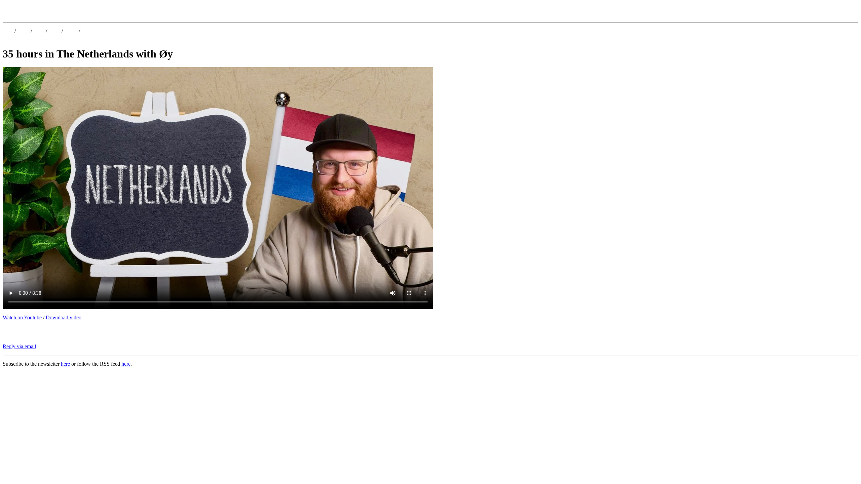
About (70, 31)
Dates (23, 31)
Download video (63, 317)
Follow (89, 31)
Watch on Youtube (22, 317)
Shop (38, 31)
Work (54, 31)
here (65, 364)
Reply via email (19, 346)
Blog (8, 31)
